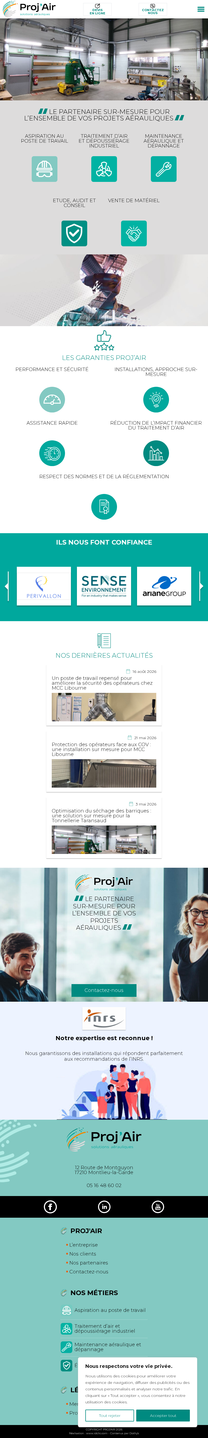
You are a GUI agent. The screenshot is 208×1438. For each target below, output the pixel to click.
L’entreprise (83, 1245)
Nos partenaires (88, 1263)
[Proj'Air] (29, 9)
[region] (137, 1392)
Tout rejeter (110, 1415)
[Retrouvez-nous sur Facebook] (50, 1206)
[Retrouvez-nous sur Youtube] (158, 1207)
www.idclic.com (97, 1433)
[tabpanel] (104, 59)
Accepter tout (163, 1415)
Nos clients (82, 1254)
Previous (7, 586)
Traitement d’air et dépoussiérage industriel (104, 1328)
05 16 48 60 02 (104, 1185)
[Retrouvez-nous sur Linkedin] (104, 1207)
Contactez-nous (103, 990)
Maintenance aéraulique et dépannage (107, 1347)
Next (201, 586)
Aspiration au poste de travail (110, 1310)
